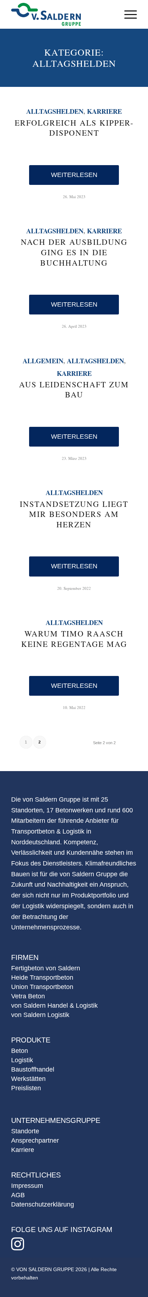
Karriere (104, 111)
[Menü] (127, 14)
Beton (19, 1050)
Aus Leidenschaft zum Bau (74, 389)
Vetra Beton (28, 996)
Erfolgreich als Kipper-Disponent (74, 127)
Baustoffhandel (32, 1069)
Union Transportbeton (42, 986)
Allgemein (43, 360)
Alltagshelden (54, 111)
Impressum (27, 1185)
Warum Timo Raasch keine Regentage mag (74, 638)
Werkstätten (28, 1078)
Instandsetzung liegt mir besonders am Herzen (74, 514)
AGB (18, 1195)
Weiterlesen (74, 174)
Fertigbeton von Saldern (45, 968)
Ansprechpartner (35, 1140)
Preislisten (26, 1088)
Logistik (22, 1060)
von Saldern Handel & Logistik (54, 1005)
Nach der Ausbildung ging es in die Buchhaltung (74, 252)
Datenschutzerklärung (42, 1204)
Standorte (25, 1131)
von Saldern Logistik (40, 1014)
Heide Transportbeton (42, 977)
